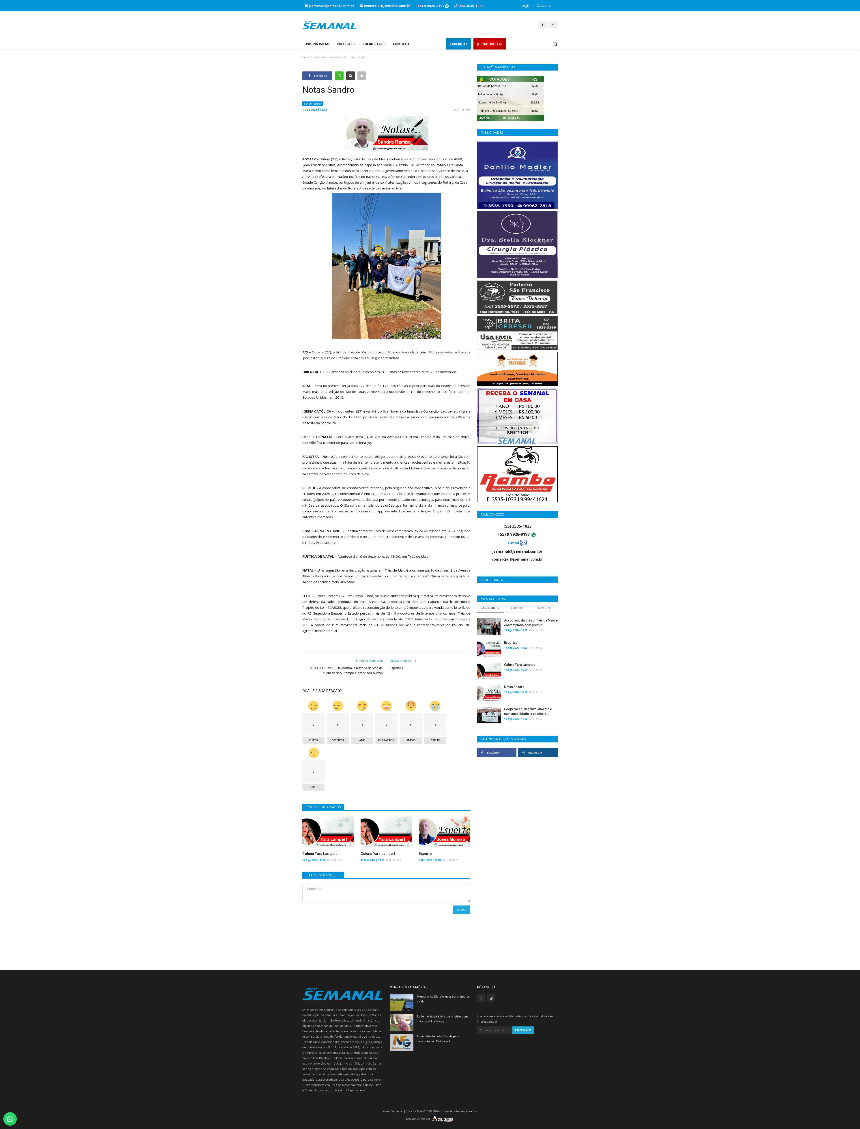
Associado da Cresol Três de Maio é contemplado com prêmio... (531, 623)
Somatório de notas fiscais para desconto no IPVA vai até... (438, 1039)
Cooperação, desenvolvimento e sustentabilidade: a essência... (528, 711)
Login (525, 5)
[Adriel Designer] (443, 1118)
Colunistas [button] (373, 44)
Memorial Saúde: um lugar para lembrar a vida (443, 999)
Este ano (544, 608)
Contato (401, 44)
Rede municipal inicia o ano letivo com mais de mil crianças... (442, 1019)
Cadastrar (544, 5)
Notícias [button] (345, 44)
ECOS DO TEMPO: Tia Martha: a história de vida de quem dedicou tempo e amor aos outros (346, 670)
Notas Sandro (514, 687)
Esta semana (490, 608)
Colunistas (320, 57)
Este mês (517, 608)
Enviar (462, 910)
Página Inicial (318, 44)
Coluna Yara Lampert (319, 854)
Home (306, 57)
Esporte (425, 854)
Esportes (396, 668)
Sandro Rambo (338, 57)
